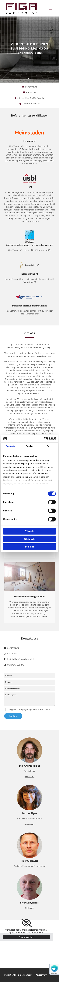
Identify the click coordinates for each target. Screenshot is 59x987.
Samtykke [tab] (10, 446)
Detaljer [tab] (29, 446)
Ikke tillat (29, 547)
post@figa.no (31, 86)
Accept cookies (26, 937)
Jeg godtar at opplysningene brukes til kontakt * (31, 709)
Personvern (41, 975)
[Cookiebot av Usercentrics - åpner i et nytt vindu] (44, 438)
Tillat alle (29, 531)
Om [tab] (48, 446)
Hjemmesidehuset (23, 975)
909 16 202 (31, 92)
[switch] (52, 502)
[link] (26, 923)
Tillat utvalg (29, 539)
